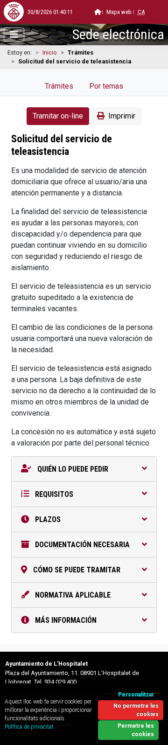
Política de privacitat (29, 727)
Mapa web (119, 11)
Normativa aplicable (72, 595)
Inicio (49, 52)
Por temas (106, 86)
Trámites (59, 86)
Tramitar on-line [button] (58, 115)
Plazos (47, 519)
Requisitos (53, 494)
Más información (65, 620)
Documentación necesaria (81, 544)
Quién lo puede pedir (71, 469)
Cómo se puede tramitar (75, 569)
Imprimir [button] (121, 115)
